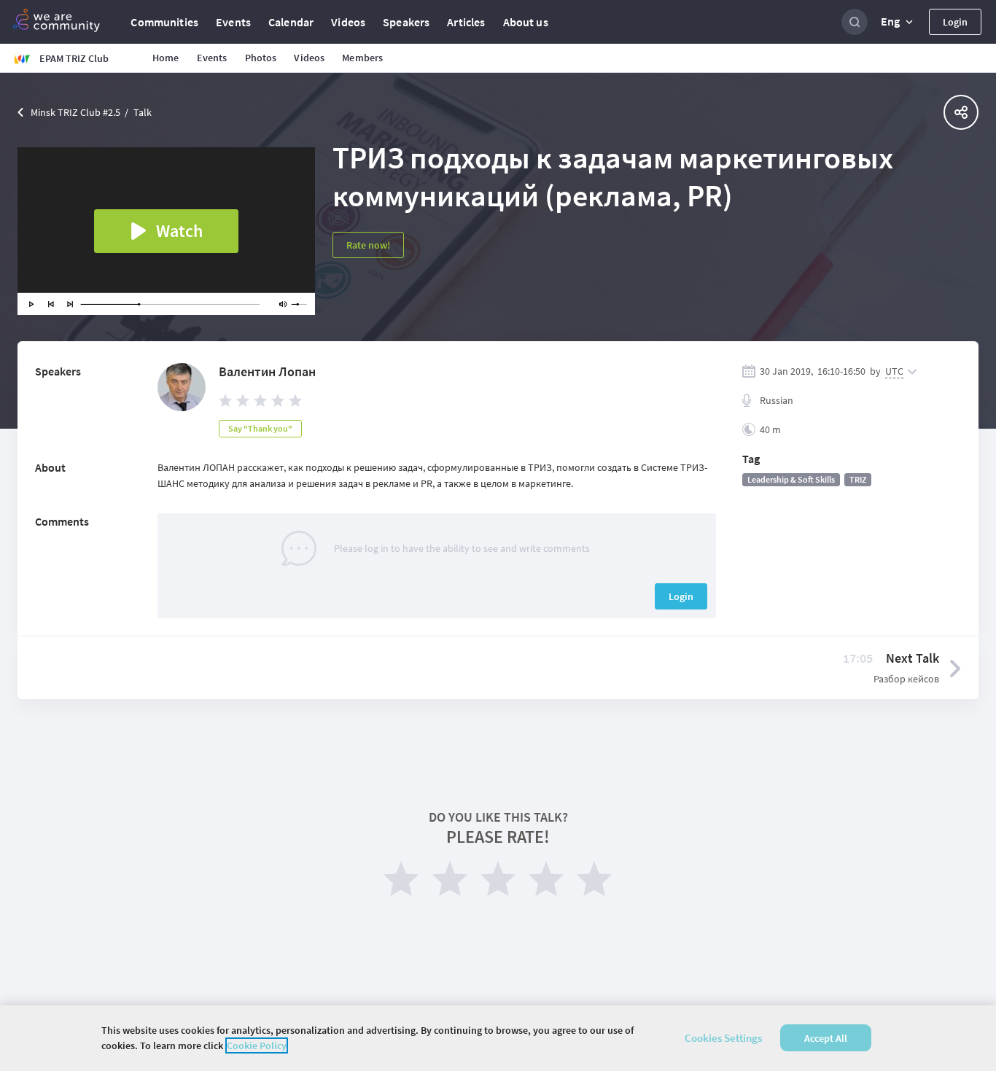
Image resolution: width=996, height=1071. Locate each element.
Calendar (291, 22)
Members (362, 57)
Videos (348, 22)
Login (955, 21)
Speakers (406, 22)
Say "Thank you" (260, 428)
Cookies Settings (723, 1038)
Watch (179, 230)
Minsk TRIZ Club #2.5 (75, 112)
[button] (898, 22)
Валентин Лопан (267, 371)
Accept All (825, 1038)
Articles (466, 22)
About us (525, 22)
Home (165, 57)
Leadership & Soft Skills (791, 479)
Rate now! (368, 245)
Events (233, 22)
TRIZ (857, 479)
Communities (164, 22)
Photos (261, 57)
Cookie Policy (257, 1045)
